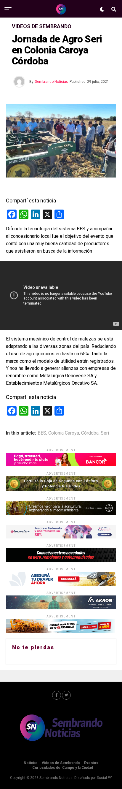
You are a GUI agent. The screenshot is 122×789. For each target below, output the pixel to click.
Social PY (104, 778)
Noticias (31, 763)
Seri (105, 433)
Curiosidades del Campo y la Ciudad (62, 768)
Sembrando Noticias (51, 82)
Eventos (91, 763)
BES (42, 433)
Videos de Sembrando (61, 763)
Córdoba (90, 433)
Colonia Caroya (63, 433)
